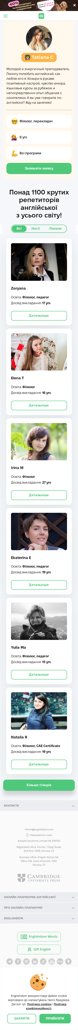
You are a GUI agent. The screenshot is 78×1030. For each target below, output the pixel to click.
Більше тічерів (39, 785)
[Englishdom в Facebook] (18, 961)
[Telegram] (47, 822)
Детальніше (39, 315)
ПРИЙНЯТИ (55, 1018)
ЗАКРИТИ (21, 1018)
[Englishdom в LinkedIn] (35, 961)
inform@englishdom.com (39, 829)
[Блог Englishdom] (60, 961)
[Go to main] (41, 16)
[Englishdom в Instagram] (26, 961)
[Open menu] (5, 16)
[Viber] (30, 822)
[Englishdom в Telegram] (9, 961)
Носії (35, 228)
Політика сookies (39, 1004)
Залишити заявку (39, 168)
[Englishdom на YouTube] (51, 961)
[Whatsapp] (39, 822)
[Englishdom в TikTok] (43, 961)
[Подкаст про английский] (68, 961)
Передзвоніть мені (41, 835)
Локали (55, 228)
